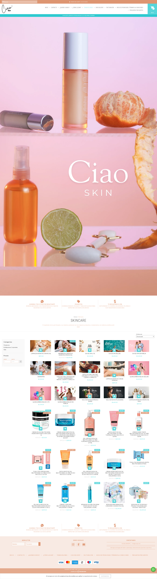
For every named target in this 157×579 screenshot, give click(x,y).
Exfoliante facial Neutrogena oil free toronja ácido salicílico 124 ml (115, 434)
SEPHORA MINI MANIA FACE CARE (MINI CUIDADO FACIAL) (115, 505)
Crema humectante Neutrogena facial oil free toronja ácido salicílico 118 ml (139, 434)
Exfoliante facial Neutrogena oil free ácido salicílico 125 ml (65, 473)
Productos (7, 345)
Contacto (54, 7)
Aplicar (20, 361)
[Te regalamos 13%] (115, 301)
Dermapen (41, 376)
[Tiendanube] (78, 572)
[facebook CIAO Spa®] (78, 545)
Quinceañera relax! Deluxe (139, 376)
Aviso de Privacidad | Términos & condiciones (129, 7)
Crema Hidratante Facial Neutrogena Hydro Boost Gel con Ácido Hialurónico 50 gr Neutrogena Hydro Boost (65, 435)
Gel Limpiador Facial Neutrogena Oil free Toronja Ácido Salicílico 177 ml (90, 441)
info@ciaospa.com (136, 543)
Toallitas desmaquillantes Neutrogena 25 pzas (139, 463)
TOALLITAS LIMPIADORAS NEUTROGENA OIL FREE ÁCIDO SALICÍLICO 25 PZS (41, 473)
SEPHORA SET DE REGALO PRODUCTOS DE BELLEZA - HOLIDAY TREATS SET (139, 506)
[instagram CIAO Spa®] (73, 545)
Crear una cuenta (75, 1)
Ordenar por (139, 334)
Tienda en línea (88, 7)
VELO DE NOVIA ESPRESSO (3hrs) (90, 400)
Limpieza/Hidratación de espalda (114, 379)
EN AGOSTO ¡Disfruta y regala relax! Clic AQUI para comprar (78, 15)
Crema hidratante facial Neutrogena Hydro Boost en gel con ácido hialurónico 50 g (114, 474)
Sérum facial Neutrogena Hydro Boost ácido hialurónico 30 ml (90, 506)
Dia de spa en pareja (139, 353)
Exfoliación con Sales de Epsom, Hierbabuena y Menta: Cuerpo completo (66, 378)
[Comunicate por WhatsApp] (153, 569)
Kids (5, 349)
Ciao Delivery (99, 7)
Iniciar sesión (84, 1)
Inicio (46, 7)
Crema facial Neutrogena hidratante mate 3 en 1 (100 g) (41, 433)
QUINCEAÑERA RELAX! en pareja (66, 402)
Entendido (105, 576)
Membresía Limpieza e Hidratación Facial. (65, 354)
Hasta (13, 359)
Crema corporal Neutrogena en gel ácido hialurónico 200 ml (66, 506)
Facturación (110, 7)
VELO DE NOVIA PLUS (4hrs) (114, 400)
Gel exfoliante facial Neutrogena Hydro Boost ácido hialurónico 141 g (41, 506)
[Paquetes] (78, 301)
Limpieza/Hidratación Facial (41, 353)
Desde (5, 359)
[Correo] (84, 545)
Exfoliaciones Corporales (11, 347)
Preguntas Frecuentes (136, 10)
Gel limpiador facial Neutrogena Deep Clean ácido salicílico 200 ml (90, 473)
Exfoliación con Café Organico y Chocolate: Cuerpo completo (90, 376)
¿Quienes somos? (65, 7)
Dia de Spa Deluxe (115, 353)
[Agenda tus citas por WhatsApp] (42, 301)
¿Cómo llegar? (76, 7)
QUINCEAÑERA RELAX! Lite (41, 402)
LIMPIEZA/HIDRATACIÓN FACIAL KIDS (139, 400)
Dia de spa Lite (90, 353)
